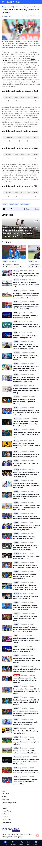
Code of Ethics (6, 823)
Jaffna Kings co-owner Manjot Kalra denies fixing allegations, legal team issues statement (26, 713)
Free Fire (16, 353)
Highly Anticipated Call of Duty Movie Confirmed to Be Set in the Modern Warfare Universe (26, 762)
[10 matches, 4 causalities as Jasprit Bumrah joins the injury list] (7, 721)
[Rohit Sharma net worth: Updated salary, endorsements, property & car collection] (7, 740)
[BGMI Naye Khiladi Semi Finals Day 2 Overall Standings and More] (7, 649)
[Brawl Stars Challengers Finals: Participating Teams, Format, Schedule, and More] (7, 444)
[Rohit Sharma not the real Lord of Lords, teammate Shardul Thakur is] (7, 565)
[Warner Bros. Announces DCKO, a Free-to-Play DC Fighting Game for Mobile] (7, 273)
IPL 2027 (4, 797)
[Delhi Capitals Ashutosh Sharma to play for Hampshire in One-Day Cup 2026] (7, 454)
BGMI (15, 313)
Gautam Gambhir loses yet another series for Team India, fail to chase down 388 (25, 680)
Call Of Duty (17, 419)
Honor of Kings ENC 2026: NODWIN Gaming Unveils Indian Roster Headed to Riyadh (26, 285)
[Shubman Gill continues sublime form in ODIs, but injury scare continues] (7, 669)
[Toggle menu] (3, 2)
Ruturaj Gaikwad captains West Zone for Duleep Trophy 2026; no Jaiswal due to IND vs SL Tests (26, 496)
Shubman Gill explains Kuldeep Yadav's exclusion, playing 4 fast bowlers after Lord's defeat (26, 485)
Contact (4, 808)
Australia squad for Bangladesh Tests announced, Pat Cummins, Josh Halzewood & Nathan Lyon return (26, 369)
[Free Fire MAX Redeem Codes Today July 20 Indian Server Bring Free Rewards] (7, 617)
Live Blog (17, 675)
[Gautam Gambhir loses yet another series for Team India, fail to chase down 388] (7, 679)
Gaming (16, 271)
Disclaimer (5, 814)
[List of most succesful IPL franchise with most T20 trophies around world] (7, 770)
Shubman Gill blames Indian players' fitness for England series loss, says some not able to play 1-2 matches (25, 587)
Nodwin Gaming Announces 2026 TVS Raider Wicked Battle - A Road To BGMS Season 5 (26, 640)
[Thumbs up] (4, 209)
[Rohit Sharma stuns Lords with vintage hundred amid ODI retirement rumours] (7, 659)
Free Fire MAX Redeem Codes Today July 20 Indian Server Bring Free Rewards (25, 618)
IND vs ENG (5, 794)
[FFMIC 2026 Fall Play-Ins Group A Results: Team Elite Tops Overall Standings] (7, 400)
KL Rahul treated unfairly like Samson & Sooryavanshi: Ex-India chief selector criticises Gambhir (26, 413)
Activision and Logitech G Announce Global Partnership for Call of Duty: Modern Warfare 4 (25, 424)
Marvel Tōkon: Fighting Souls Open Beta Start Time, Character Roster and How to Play (26, 391)
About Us (5, 817)
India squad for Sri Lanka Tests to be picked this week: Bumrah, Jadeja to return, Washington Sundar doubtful (20, 232)
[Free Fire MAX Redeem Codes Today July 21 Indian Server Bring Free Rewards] (7, 356)
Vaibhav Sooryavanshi (9, 803)
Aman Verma (8, 16)
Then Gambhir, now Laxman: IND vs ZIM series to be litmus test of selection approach (26, 435)
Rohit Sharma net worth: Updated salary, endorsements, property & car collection (26, 742)
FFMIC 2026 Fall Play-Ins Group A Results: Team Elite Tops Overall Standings (24, 402)
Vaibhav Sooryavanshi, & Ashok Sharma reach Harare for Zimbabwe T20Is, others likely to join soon (26, 527)
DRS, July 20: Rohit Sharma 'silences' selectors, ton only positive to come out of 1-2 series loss (25, 607)
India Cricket (14, 204)
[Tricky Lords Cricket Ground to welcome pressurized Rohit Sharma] (7, 750)
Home (3, 791)
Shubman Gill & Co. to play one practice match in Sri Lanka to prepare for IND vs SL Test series (26, 507)
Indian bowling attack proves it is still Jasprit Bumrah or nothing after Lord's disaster (26, 691)
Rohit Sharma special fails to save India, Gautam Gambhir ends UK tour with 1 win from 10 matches (25, 629)
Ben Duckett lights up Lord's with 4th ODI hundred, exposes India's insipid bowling (26, 702)
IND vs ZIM (13, 844)
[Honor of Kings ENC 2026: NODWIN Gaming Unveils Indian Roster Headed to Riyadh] (7, 283)
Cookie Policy (6, 820)
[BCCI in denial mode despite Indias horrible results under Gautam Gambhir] (7, 516)
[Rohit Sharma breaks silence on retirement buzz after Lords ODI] (7, 536)
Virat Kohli (5, 800)
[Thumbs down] (11, 209)
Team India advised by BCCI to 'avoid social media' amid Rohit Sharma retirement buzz (25, 782)
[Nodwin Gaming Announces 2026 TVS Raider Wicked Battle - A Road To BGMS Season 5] (7, 639)
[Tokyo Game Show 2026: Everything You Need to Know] (7, 730)
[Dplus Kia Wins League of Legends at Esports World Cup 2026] (7, 596)
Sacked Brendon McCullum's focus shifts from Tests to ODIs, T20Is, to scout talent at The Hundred (25, 346)
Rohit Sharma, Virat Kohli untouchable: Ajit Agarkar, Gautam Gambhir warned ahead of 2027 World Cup (13, 266)
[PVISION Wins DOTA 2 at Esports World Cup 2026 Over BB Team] (7, 556)
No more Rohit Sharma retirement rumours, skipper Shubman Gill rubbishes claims (24, 576)
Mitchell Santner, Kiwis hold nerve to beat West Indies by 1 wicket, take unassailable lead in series (25, 547)
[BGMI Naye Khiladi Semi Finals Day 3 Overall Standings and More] (7, 335)
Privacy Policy (6, 811)
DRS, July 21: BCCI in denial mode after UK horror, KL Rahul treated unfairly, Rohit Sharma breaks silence (26, 380)
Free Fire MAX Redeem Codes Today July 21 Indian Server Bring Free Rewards (25, 358)
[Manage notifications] (37, 835)
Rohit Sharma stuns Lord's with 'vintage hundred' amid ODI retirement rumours (26, 660)
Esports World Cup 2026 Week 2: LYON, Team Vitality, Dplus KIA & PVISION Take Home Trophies (26, 474)
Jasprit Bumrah (25, 204)
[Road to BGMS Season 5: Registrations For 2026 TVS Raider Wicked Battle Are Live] (7, 325)
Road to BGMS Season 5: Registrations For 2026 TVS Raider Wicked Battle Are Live (26, 327)
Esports (16, 280)
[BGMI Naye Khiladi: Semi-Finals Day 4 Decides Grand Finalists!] (7, 315)
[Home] (13, 2)
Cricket (5, 204)
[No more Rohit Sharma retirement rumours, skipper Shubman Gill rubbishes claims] (7, 575)
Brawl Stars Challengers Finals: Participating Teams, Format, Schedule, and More (26, 446)
